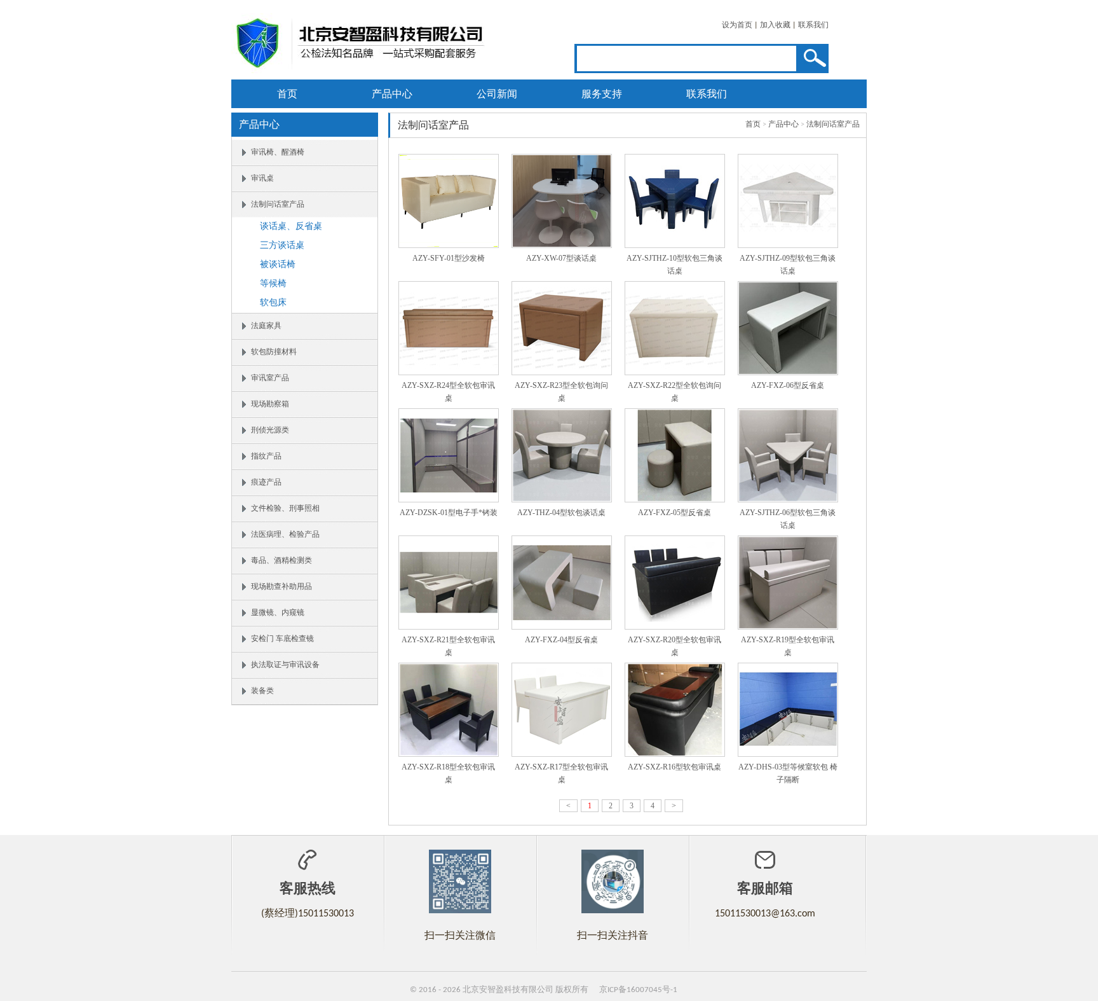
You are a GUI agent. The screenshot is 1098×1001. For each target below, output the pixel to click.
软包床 (273, 303)
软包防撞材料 (274, 352)
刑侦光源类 (270, 430)
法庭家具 (266, 326)
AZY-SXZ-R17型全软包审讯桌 (561, 773)
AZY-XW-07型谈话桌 (561, 258)
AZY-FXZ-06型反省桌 (787, 385)
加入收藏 (775, 25)
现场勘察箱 (270, 404)
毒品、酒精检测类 (281, 561)
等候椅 (273, 284)
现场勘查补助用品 (281, 587)
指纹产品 (266, 456)
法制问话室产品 (277, 205)
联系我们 (813, 25)
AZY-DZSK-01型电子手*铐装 (449, 512)
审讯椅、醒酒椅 (277, 152)
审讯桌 (262, 179)
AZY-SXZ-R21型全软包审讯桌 (448, 646)
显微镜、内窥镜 (277, 613)
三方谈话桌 (282, 246)
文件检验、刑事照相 (285, 509)
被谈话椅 (277, 265)
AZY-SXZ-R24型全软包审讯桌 (448, 392)
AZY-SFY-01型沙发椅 (448, 258)
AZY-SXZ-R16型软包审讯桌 (674, 767)
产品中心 (392, 93)
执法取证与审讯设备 (285, 665)
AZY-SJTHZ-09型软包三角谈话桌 (788, 264)
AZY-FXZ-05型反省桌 (674, 512)
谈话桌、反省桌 (291, 226)
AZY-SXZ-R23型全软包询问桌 (561, 392)
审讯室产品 (270, 378)
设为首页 (737, 25)
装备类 (262, 691)
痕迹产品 (266, 483)
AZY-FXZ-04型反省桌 (561, 639)
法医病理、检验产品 (285, 535)
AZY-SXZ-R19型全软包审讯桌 (787, 646)
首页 (287, 93)
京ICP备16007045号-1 (638, 990)
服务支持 (601, 93)
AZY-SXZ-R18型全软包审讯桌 (448, 773)
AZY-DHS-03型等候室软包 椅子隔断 (787, 773)
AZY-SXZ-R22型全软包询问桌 (674, 392)
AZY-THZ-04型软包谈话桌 (561, 512)
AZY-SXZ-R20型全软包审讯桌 (674, 646)
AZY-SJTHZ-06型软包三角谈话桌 (788, 519)
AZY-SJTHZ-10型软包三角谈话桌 (674, 264)
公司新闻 (497, 93)
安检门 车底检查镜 (282, 639)
